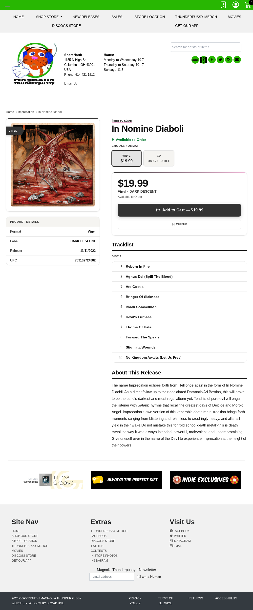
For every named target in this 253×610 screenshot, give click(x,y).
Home (10, 112)
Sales (116, 17)
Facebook (181, 531)
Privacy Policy (135, 601)
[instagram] (229, 59)
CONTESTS (99, 551)
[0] (248, 5)
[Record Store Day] (203, 59)
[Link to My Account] (235, 6)
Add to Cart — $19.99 (182, 210)
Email (177, 546)
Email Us (70, 83)
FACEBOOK (99, 536)
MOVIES (234, 17)
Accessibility (226, 598)
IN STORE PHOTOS (104, 555)
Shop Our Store (25, 536)
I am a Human (150, 576)
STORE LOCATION (149, 17)
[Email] (237, 59)
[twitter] (220, 59)
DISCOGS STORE (66, 26)
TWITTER (97, 546)
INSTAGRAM (99, 560)
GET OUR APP (186, 26)
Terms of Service (165, 601)
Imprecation (26, 112)
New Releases (86, 17)
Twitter (179, 536)
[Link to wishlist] (223, 6)
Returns (196, 598)
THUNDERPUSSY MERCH (196, 17)
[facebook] (212, 59)
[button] (49, 16)
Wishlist (181, 224)
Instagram (182, 541)
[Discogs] (195, 59)
